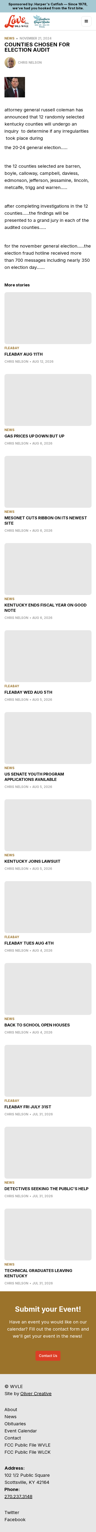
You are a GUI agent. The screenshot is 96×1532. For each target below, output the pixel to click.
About (10, 1409)
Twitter (11, 1512)
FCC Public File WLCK (27, 1452)
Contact (12, 1438)
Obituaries (15, 1423)
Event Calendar (20, 1431)
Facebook (14, 1519)
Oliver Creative (36, 1393)
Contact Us (48, 1355)
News (9, 38)
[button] (86, 21)
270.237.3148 (18, 1496)
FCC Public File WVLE (27, 1445)
